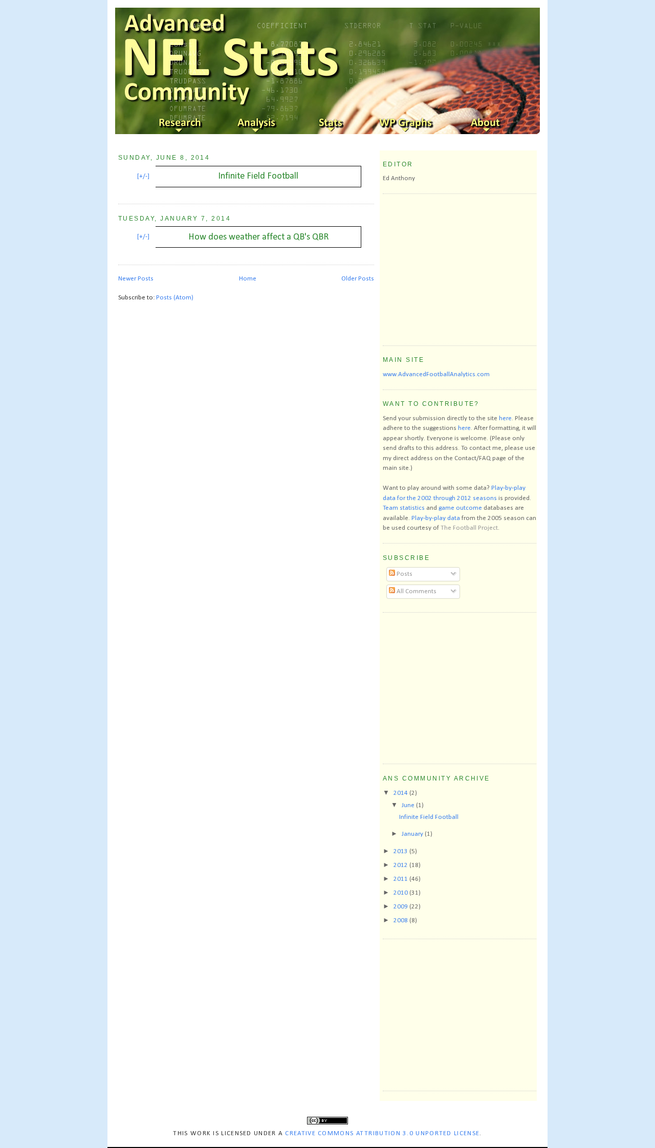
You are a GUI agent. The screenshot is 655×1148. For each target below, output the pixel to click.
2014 (401, 793)
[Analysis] (257, 124)
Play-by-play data (435, 518)
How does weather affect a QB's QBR (258, 237)
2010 (401, 893)
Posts (403, 574)
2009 (401, 906)
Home (247, 278)
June (409, 805)
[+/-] (143, 176)
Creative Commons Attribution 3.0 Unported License (382, 1133)
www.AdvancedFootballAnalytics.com (436, 374)
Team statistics (404, 508)
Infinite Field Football (258, 176)
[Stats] (332, 124)
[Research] (181, 124)
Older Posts (357, 278)
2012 (401, 865)
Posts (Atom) (174, 297)
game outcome (460, 508)
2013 (401, 851)
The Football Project (469, 528)
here (505, 418)
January (413, 834)
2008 (401, 920)
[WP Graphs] (408, 124)
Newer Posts (136, 278)
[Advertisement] (459, 268)
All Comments (415, 591)
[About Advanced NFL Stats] (484, 124)
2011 (401, 879)
